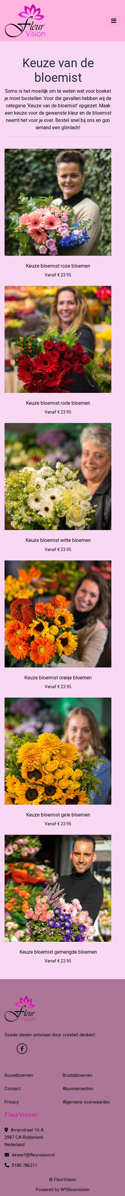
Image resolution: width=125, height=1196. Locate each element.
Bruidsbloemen (77, 1075)
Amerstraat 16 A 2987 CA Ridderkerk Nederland (24, 1137)
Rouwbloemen (19, 1075)
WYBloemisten (75, 1189)
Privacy (12, 1102)
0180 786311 (24, 1165)
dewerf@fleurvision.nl (33, 1155)
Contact (13, 1088)
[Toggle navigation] (113, 20)
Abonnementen (77, 1088)
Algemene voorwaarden (86, 1102)
